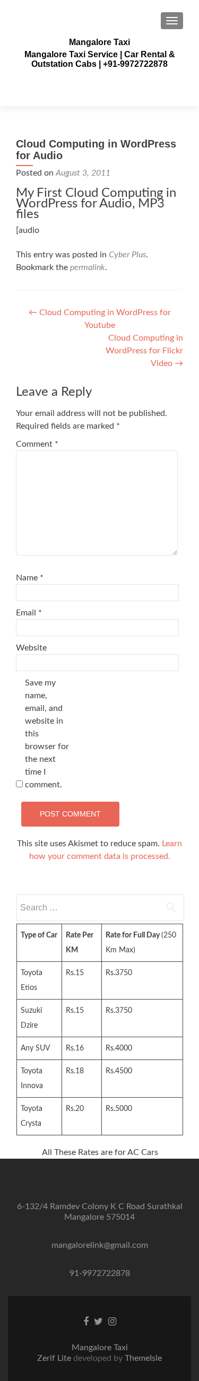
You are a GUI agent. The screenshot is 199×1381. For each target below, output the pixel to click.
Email (29, 613)
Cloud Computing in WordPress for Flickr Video (144, 351)
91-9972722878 (100, 1273)
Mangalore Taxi (99, 42)
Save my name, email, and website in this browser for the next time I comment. (47, 734)
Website (31, 648)
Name (30, 578)
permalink (87, 267)
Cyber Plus (127, 254)
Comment (37, 444)
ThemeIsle (143, 1358)
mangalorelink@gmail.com (99, 1245)
